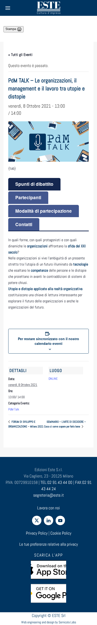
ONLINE (53, 378)
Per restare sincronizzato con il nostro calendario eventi (48, 341)
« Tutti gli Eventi (20, 54)
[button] (7, 8)
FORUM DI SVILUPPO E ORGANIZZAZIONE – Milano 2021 (25, 424)
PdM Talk (13, 409)
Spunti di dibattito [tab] (34, 184)
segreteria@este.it (48, 495)
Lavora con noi (48, 508)
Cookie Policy (60, 533)
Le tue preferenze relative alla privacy (48, 544)
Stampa (11, 29)
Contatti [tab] (23, 224)
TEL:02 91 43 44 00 (56, 482)
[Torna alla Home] (48, 8)
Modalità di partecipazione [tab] (43, 211)
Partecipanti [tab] (28, 197)
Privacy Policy (37, 533)
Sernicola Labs (67, 622)
